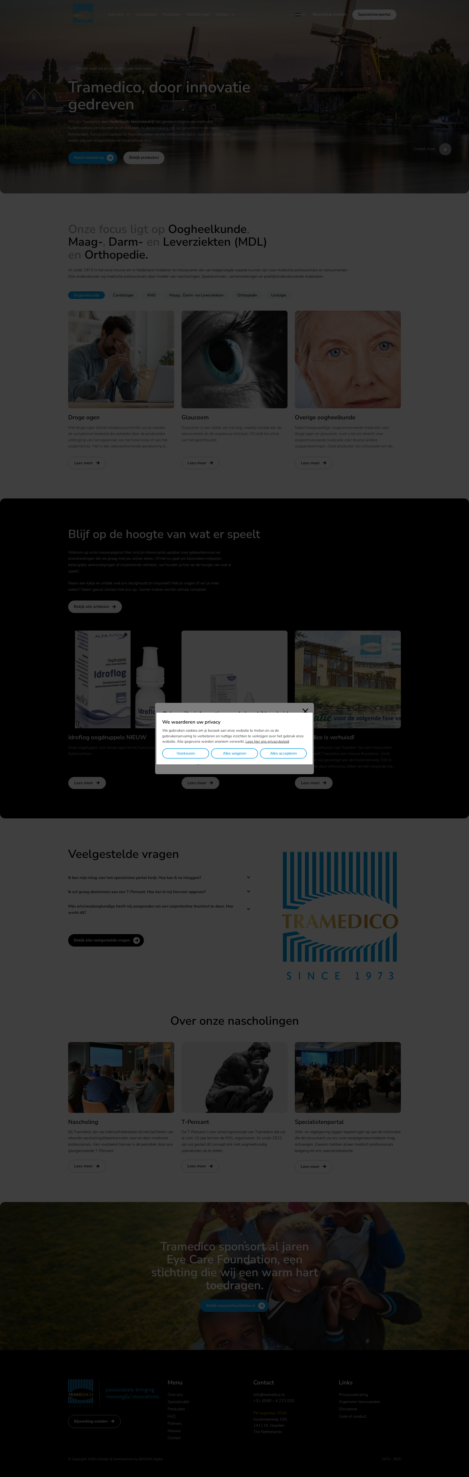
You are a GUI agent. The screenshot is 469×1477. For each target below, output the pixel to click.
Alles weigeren (234, 753)
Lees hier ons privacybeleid (267, 741)
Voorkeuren (186, 753)
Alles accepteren (283, 753)
